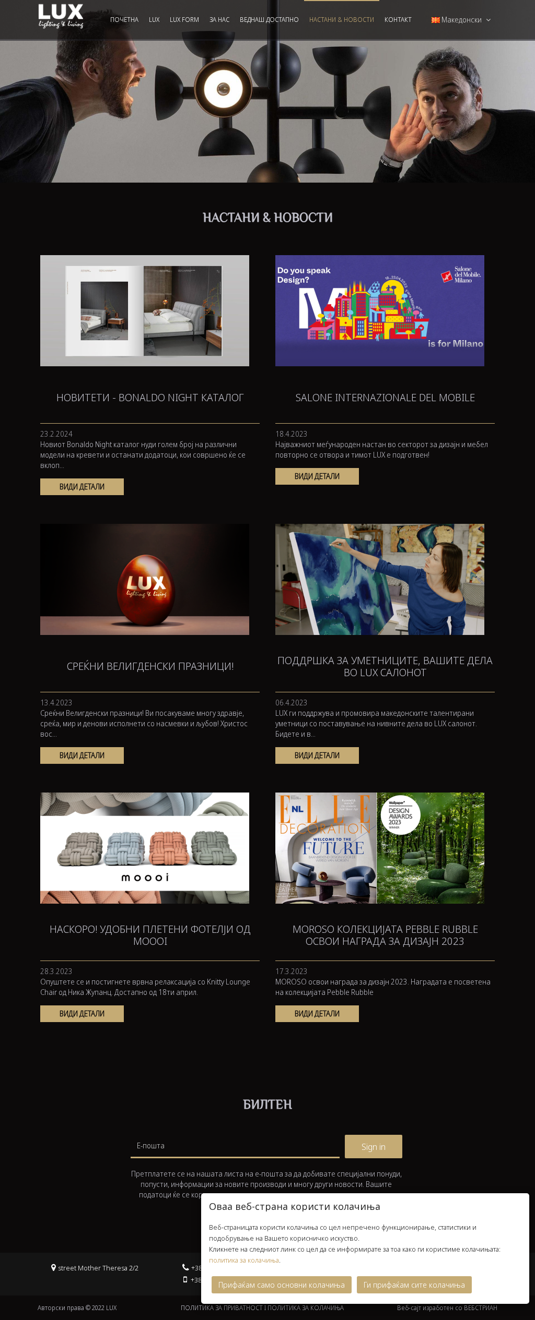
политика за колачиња (244, 1260)
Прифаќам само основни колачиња (281, 1284)
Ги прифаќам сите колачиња (414, 1284)
